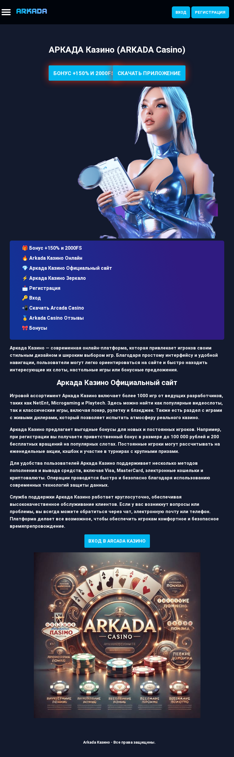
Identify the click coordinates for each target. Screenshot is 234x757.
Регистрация (210, 12)
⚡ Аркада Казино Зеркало (54, 278)
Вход (181, 12)
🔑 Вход (31, 298)
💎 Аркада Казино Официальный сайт (67, 268)
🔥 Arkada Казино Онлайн (52, 258)
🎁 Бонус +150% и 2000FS (52, 248)
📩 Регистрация (41, 288)
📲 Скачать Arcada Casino (53, 308)
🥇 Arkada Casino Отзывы (53, 318)
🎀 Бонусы (34, 328)
